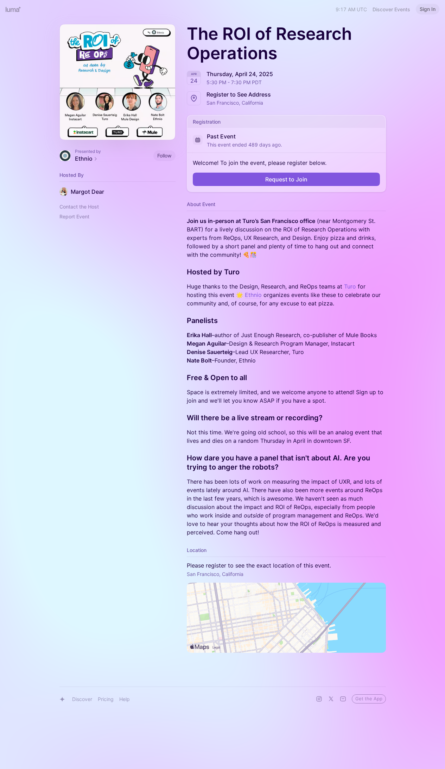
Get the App (368, 698)
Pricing (106, 699)
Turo (350, 286)
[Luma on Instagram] (319, 699)
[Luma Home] (13, 9)
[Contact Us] (343, 699)
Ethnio (253, 294)
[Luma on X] (331, 699)
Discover (82, 699)
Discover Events (391, 9)
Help (124, 699)
